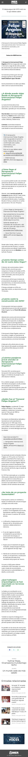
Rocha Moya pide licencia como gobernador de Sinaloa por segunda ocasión (19, 699)
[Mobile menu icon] (2, 2)
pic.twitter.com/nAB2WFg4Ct (14, 155)
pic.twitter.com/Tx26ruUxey (13, 230)
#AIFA (11, 151)
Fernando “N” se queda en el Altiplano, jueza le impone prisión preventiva (18, 688)
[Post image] (6, 688)
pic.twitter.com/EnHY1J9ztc (13, 439)
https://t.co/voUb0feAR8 (14, 153)
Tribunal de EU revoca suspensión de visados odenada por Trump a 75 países (19, 710)
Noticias (5, 23)
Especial (5, 21)
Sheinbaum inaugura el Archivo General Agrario (19, 720)
